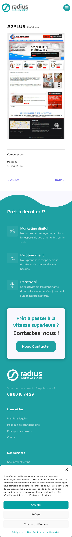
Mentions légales (17, 418)
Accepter (36, 505)
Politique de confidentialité (46, 532)
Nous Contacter (36, 346)
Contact (11, 437)
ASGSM (13, 179)
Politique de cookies (21, 532)
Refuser (36, 514)
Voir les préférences (36, 524)
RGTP (60, 179)
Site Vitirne (32, 27)
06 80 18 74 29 (20, 394)
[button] (67, 469)
